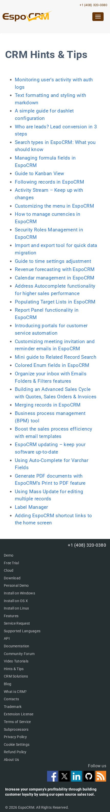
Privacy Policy (15, 737)
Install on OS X (16, 601)
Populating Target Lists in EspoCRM (55, 302)
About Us (11, 760)
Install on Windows (19, 593)
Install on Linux (16, 608)
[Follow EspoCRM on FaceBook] (53, 780)
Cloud (8, 570)
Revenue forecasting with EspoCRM (55, 269)
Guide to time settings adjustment (53, 261)
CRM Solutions (16, 676)
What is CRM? (15, 692)
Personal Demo (16, 585)
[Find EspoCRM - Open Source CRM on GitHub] (89, 780)
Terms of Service (17, 722)
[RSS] (100, 780)
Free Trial (11, 563)
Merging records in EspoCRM (48, 405)
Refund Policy (15, 752)
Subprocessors (16, 729)
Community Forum (19, 654)
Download (12, 578)
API (7, 638)
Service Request (17, 623)
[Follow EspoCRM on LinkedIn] (77, 780)
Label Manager (31, 507)
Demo (8, 555)
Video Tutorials (16, 661)
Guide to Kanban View (39, 173)
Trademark (13, 707)
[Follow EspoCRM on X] (65, 780)
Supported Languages (22, 631)
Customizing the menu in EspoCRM (54, 206)
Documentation (16, 646)
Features (11, 616)
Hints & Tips (14, 669)
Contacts (11, 699)
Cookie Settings (16, 744)
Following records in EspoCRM (49, 182)
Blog (7, 684)
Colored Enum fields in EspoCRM (52, 365)
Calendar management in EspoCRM (54, 278)
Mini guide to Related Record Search (55, 357)
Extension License (19, 714)
